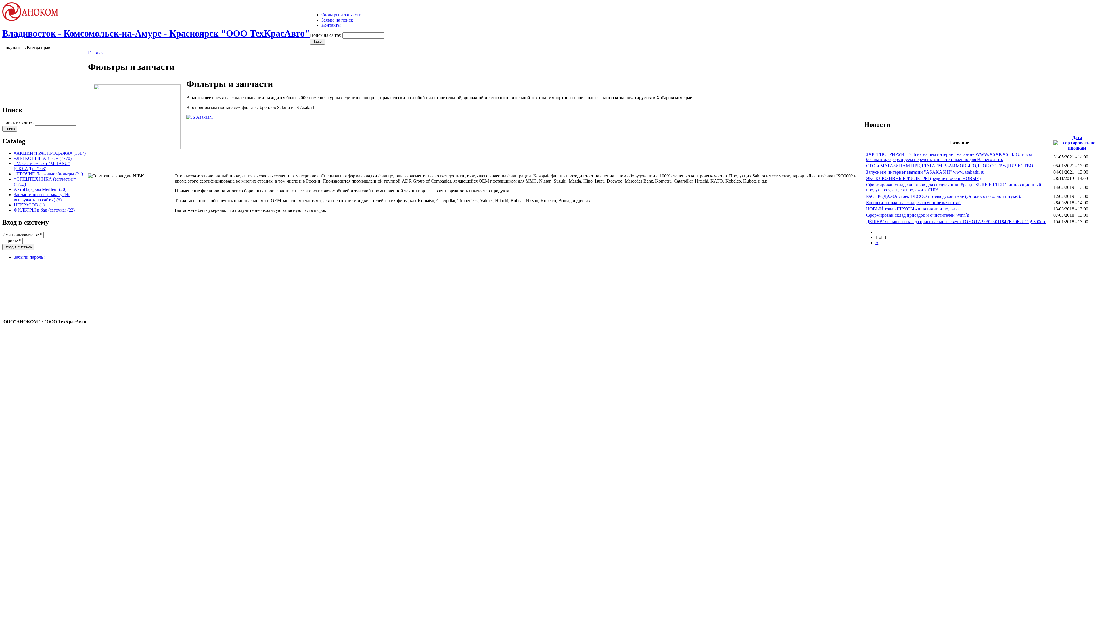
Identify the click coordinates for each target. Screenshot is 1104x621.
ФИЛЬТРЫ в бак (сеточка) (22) (44, 210)
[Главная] (32, 19)
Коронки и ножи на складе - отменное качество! (913, 202)
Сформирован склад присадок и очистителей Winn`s (917, 215)
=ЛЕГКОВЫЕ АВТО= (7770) (43, 158)
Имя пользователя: (22, 234)
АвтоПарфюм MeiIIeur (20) (40, 189)
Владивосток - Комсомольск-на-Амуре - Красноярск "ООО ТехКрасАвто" (156, 33)
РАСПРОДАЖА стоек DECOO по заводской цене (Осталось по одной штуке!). (943, 196)
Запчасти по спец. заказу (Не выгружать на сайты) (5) (42, 197)
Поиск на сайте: (326, 35)
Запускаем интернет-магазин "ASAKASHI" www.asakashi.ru (925, 172)
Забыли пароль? (29, 257)
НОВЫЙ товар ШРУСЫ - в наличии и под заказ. (914, 208)
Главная (95, 52)
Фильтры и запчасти (341, 14)
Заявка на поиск (337, 20)
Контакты (331, 25)
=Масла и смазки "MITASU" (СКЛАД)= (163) (42, 166)
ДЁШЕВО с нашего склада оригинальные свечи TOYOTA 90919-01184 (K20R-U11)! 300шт (956, 221)
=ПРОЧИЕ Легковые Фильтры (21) (48, 173)
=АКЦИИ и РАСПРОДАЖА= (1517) (50, 153)
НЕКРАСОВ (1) (29, 204)
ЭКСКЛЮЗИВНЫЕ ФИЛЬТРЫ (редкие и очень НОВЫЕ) (923, 178)
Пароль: (11, 240)
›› (876, 242)
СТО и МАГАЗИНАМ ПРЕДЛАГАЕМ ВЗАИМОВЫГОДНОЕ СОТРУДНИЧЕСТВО (949, 165)
